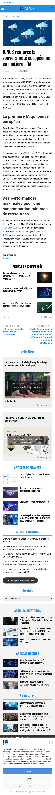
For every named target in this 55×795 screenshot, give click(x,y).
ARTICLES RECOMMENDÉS (27, 266)
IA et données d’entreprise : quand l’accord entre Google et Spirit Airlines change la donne (25, 563)
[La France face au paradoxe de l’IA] (10, 506)
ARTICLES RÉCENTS (27, 653)
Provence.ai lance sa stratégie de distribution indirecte (17, 289)
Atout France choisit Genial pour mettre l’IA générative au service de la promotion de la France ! (35, 717)
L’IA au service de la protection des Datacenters (13, 332)
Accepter (28, 771)
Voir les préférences (27, 786)
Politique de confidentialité (35, 792)
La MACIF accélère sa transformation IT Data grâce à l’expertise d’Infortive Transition (36, 620)
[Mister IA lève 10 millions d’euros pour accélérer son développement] (44, 307)
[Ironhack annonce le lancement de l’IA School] (10, 642)
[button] (51, 742)
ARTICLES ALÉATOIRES (27, 610)
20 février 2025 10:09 (20, 71)
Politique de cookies (16, 792)
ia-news (7, 71)
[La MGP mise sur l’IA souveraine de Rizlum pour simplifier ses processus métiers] (10, 674)
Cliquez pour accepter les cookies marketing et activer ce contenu (27, 385)
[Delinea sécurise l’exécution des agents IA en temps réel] (10, 492)
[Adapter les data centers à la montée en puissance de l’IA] (10, 706)
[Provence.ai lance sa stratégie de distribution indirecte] (44, 292)
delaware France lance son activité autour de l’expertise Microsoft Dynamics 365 (18, 276)
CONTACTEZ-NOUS (9, 2)
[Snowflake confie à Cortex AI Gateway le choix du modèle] (10, 663)
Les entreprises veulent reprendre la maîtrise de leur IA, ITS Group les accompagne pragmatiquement (35, 518)
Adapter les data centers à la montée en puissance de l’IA (32, 704)
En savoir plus (43, 405)
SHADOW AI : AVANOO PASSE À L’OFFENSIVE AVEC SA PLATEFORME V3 (34, 683)
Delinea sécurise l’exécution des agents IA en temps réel (34, 489)
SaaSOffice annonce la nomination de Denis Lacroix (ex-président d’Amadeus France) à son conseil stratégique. (41, 336)
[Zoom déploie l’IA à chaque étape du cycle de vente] (10, 479)
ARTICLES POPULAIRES (27, 467)
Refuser (27, 779)
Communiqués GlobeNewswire (20, 580)
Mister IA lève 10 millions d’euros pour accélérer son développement (18, 304)
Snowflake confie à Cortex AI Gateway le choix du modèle (32, 661)
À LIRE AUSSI (27, 696)
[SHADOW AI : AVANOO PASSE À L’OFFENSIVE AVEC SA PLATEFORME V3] (10, 685)
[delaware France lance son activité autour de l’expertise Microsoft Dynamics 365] (44, 277)
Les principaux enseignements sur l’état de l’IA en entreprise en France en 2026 (26, 570)
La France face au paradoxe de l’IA (34, 501)
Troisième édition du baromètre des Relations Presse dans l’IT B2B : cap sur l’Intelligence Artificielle (35, 631)
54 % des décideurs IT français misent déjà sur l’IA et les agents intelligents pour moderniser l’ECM (35, 728)
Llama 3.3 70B (14, 228)
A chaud (6, 258)
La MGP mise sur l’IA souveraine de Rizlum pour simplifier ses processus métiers (25, 548)
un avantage (29, 160)
